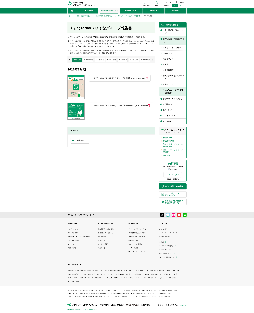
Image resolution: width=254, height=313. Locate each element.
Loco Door (154, 274)
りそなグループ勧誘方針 (98, 293)
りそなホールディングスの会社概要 (78, 236)
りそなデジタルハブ (87, 274)
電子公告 (127, 290)
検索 (156, 5)
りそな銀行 (70, 270)
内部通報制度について (165, 293)
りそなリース (139, 270)
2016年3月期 (76, 60)
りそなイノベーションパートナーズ (170, 270)
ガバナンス (70, 244)
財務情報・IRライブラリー (106, 233)
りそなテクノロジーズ (86, 278)
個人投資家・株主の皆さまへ (107, 229)
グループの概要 (72, 223)
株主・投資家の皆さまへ (105, 223)
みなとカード (162, 278)
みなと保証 (172, 278)
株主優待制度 (168, 141)
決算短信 (166, 155)
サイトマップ (170, 2)
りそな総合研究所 (73, 274)
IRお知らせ (101, 248)
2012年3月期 (122, 60)
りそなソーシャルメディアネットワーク (80, 215)
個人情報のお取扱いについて (168, 290)
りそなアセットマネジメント (104, 274)
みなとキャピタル (73, 281)
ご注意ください (117, 290)
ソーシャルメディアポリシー (141, 297)
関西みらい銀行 (93, 270)
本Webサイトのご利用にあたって (77, 290)
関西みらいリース (119, 278)
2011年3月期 (133, 60)
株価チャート (168, 138)
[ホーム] (71, 11)
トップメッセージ (73, 229)
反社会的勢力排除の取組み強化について (143, 293)
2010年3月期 (145, 60)
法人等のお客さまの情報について (77, 293)
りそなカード (128, 270)
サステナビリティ (134, 223)
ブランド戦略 (71, 248)
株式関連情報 (102, 236)
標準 (175, 5)
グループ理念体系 (73, 233)
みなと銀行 (103, 270)
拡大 (181, 5)
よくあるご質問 (145, 5)
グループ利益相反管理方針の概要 (118, 293)
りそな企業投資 (136, 274)
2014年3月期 (99, 60)
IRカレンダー (102, 240)
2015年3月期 (88, 60)
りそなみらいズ (72, 278)
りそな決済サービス (116, 270)
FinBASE (146, 274)
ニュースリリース (164, 229)
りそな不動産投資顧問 (123, 274)
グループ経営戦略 (73, 240)
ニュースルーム (164, 223)
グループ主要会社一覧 (74, 265)
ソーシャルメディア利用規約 (161, 297)
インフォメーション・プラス (168, 233)
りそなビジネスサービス (167, 274)
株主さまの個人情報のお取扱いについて (144, 290)
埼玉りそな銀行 (81, 270)
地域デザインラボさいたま (103, 278)
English (181, 2)
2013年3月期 (111, 60)
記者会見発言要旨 (164, 236)
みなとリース (152, 278)
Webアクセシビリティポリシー (100, 290)
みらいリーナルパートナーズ (137, 278)
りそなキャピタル (150, 270)
